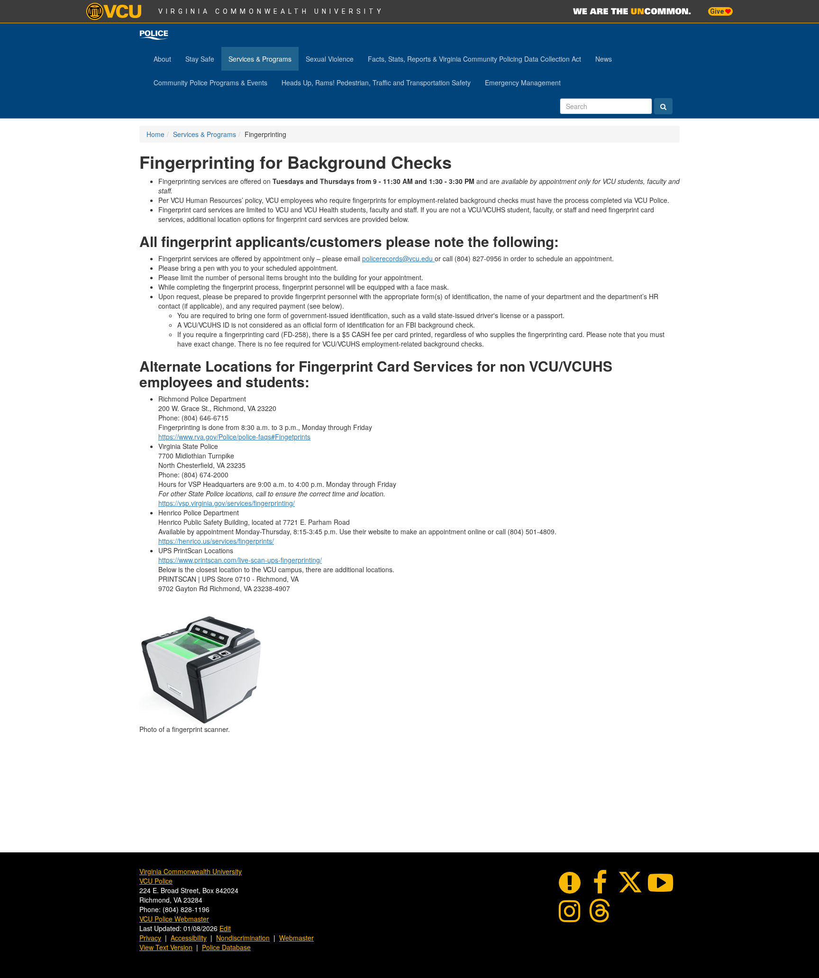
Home (155, 134)
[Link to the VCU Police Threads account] (600, 909)
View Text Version (165, 947)
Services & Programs (259, 59)
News (603, 59)
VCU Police (156, 881)
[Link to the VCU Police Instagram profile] (569, 909)
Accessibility (189, 937)
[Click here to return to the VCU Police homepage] (153, 35)
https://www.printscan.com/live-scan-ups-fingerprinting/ (240, 560)
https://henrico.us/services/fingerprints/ (216, 541)
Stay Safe (199, 59)
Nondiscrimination (243, 937)
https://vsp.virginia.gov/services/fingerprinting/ (226, 503)
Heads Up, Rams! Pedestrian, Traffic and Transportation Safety (376, 82)
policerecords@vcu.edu (398, 258)
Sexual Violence (330, 59)
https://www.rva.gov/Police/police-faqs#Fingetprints (234, 436)
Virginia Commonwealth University (271, 11)
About (162, 59)
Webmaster (296, 937)
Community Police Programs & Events (210, 82)
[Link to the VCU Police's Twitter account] (630, 881)
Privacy (150, 937)
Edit (225, 928)
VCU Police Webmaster (174, 918)
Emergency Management (523, 82)
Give (717, 11)
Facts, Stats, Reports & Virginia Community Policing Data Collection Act (474, 59)
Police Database (226, 947)
